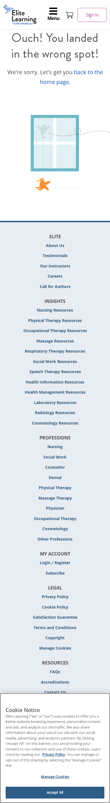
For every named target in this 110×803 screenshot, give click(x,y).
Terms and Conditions (55, 627)
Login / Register (55, 562)
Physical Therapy (55, 487)
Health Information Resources (55, 382)
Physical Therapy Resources (55, 320)
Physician (55, 508)
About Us (55, 245)
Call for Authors (55, 286)
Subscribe (55, 573)
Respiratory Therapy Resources (55, 351)
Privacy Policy (55, 596)
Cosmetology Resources (55, 423)
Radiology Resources (55, 412)
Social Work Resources (55, 361)
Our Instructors (55, 266)
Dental (55, 477)
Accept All (55, 792)
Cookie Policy (55, 607)
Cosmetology (55, 528)
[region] (55, 748)
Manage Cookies (55, 648)
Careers (55, 276)
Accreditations (55, 682)
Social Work (55, 457)
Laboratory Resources (55, 402)
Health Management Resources (55, 392)
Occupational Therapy (55, 518)
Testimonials (55, 255)
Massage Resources (55, 341)
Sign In (92, 15)
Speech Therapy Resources (55, 371)
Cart (69, 15)
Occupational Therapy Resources (55, 330)
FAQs (55, 671)
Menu (53, 18)
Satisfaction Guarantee (55, 617)
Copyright (55, 637)
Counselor (55, 467)
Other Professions (55, 539)
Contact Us (55, 692)
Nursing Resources (55, 310)
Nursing (55, 446)
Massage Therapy (55, 498)
